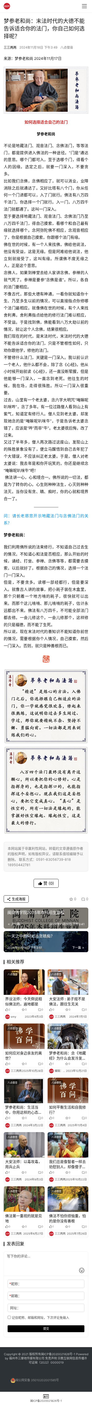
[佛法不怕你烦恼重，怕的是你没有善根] (68, 1199)
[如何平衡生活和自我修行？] (68, 1090)
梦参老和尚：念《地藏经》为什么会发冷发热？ (67, 1056)
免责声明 (51, 1358)
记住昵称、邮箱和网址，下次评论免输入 (40, 1317)
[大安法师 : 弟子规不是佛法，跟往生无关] (68, 982)
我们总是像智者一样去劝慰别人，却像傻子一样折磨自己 (67, 1164)
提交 (46, 1328)
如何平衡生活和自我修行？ (67, 1110)
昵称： (15, 1284)
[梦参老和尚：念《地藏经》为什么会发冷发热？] (68, 1036)
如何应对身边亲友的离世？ (23, 1056)
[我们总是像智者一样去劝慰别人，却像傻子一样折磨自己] (68, 1145)
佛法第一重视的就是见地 (23, 1218)
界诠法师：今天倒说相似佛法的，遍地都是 (23, 1001)
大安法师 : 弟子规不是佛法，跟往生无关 (67, 1001)
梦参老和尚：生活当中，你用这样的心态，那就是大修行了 (23, 1110)
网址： (15, 1308)
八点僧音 (66, 47)
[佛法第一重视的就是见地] (24, 1199)
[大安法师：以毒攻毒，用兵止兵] (24, 1145)
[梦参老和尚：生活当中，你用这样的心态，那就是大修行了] (24, 1090)
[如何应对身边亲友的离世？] (24, 1036)
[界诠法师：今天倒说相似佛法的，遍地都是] (24, 982)
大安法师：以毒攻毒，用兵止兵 (23, 1164)
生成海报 (18, 899)
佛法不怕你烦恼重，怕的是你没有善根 (67, 1218)
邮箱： (15, 1296)
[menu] (84, 6)
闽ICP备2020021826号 (56, 1354)
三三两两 (10, 47)
